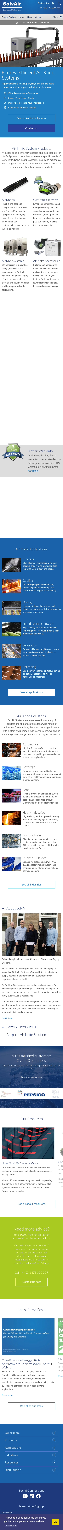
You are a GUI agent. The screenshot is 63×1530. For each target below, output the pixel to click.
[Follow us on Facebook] (38, 1497)
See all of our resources (31, 1203)
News (21, 17)
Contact (38, 17)
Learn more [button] (11, 1525)
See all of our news (31, 1406)
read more (33, 470)
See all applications (31, 692)
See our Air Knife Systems (31, 118)
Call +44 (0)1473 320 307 (31, 1272)
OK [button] (55, 1522)
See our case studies (31, 1077)
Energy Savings (8, 17)
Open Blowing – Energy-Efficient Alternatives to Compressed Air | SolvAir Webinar (27, 1363)
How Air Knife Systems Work (20, 1163)
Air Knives (8, 199)
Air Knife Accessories (46, 260)
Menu (56, 17)
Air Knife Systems (13, 260)
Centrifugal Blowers (45, 199)
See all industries (31, 884)
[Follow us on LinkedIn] (32, 1497)
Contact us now (31, 1281)
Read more (7, 1018)
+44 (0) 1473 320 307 (49, 7)
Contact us (31, 128)
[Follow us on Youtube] (25, 1497)
